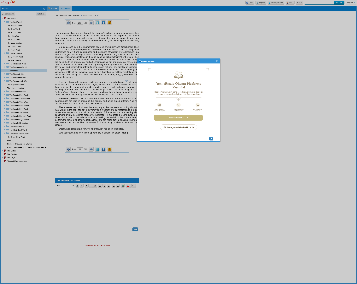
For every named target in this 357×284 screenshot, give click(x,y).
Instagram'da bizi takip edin (180, 127)
